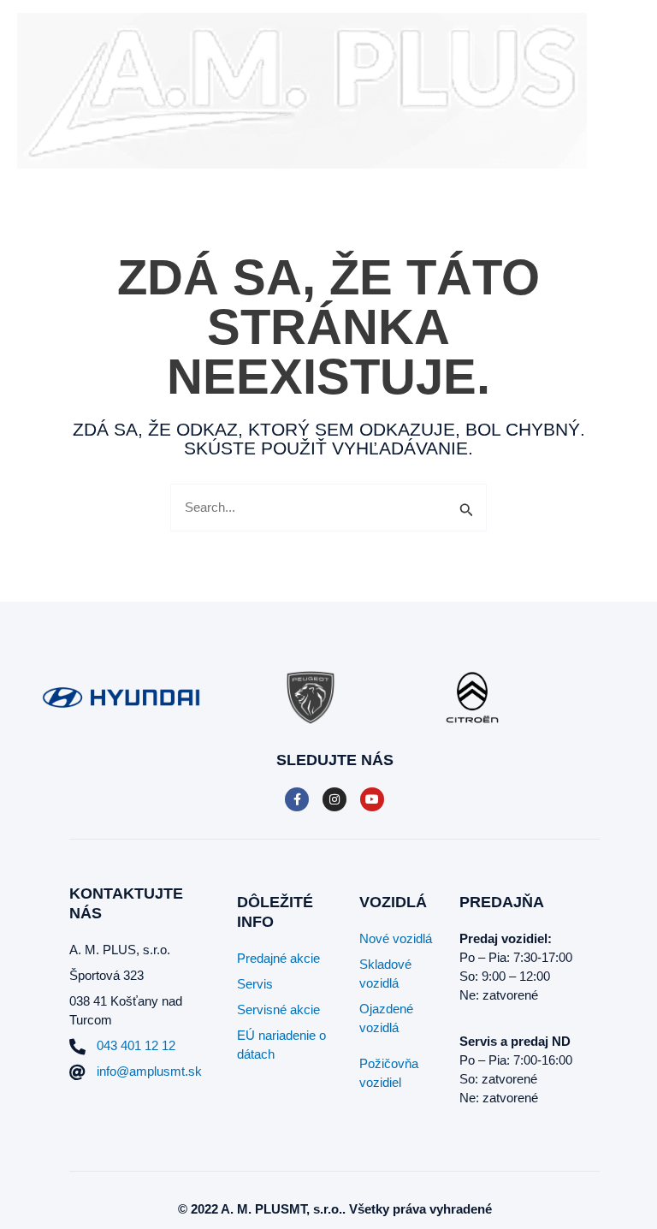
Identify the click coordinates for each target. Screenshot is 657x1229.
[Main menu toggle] (622, 91)
